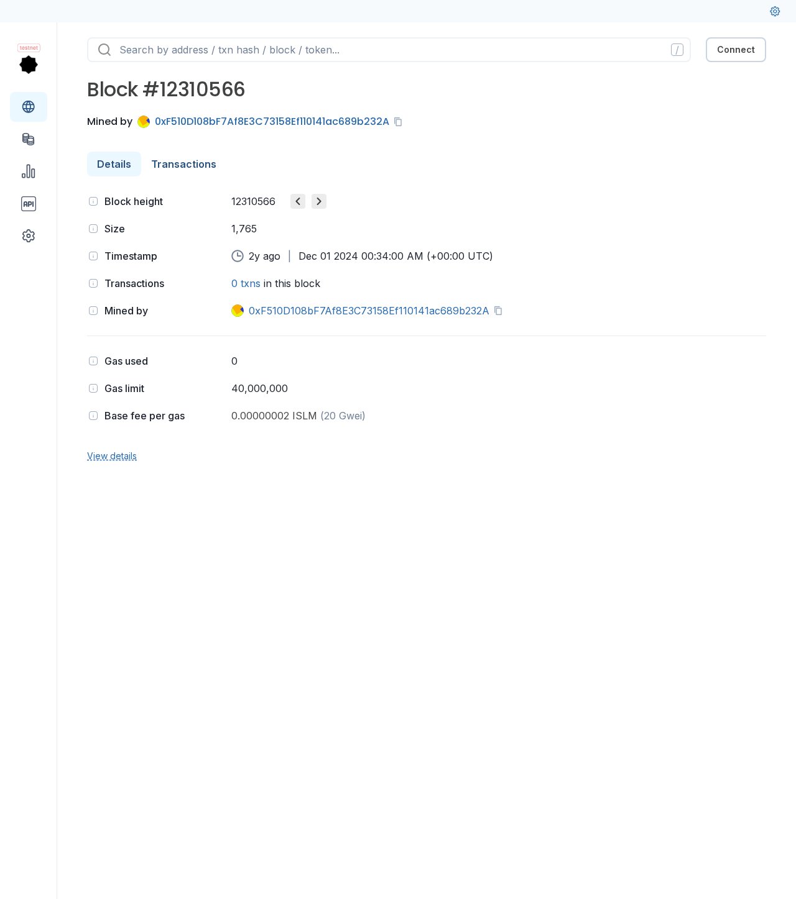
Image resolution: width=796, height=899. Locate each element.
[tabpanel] (426, 327)
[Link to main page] (28, 64)
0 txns (246, 283)
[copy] (400, 122)
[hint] (93, 201)
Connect (736, 49)
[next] (319, 201)
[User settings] (775, 11)
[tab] (114, 164)
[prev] (297, 201)
